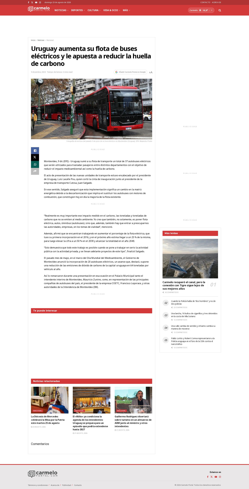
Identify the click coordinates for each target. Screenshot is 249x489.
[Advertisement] (92, 343)
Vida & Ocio (110, 10)
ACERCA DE (216, 2)
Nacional (50, 40)
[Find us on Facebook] (28, 2)
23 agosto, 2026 (39, 427)
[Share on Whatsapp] (35, 164)
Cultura (93, 10)
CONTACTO (205, 2)
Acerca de (55, 485)
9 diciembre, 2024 (38, 72)
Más (125, 10)
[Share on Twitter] (35, 157)
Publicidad (66, 485)
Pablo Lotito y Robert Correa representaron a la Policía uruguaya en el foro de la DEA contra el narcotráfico (193, 341)
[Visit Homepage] (39, 10)
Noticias (60, 10)
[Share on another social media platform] (35, 171)
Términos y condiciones (38, 485)
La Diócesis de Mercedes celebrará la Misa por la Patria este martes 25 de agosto (48, 420)
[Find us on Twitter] (32, 2)
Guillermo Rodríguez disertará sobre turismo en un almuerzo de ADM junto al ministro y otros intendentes (133, 421)
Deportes (77, 10)
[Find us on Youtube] (36, 2)
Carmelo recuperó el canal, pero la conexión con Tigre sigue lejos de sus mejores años (184, 285)
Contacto (78, 485)
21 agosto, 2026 (80, 433)
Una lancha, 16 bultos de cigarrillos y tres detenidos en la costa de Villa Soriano (194, 315)
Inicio (33, 40)
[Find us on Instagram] (40, 2)
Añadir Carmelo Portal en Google (132, 72)
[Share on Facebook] (35, 150)
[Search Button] (220, 10)
